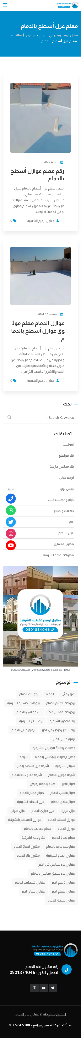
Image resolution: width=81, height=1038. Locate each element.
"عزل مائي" (67, 694)
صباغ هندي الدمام (63, 801)
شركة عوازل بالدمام (61, 775)
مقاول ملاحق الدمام (61, 900)
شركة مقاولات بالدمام (26, 775)
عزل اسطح (66, 533)
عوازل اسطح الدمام (61, 819)
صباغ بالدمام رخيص (42, 783)
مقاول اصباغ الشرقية (60, 855)
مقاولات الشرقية (33, 837)
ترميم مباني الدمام (23, 730)
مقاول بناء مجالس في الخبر (56, 864)
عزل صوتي (17, 810)
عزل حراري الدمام (42, 810)
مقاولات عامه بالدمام (60, 846)
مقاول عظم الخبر (63, 891)
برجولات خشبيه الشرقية (23, 703)
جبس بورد (67, 488)
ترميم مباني (66, 477)
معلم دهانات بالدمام (37, 828)
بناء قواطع (66, 455)
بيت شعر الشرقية (31, 721)
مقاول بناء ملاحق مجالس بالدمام (53, 873)
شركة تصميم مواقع (47, 1025)
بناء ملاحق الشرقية (62, 721)
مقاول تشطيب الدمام (30, 882)
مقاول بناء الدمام (28, 855)
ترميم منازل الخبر (64, 739)
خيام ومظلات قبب (61, 499)
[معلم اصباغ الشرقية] (11, 534)
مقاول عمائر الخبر (33, 891)
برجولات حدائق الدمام (60, 703)
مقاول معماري (63, 544)
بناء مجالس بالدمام (28, 712)
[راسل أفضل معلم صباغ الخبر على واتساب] (11, 510)
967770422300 (19, 1025)
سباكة (24, 757)
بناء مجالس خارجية (61, 466)
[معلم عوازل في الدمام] (11, 545)
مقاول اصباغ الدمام (27, 846)
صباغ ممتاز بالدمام (32, 792)
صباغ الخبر (68, 783)
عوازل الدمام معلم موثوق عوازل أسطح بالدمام (37, 330)
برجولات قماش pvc (61, 712)
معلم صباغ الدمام (63, 837)
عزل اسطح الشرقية (30, 801)
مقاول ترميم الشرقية (41, 220)
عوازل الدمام (66, 828)
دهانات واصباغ (64, 511)
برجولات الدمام (29, 694)
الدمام (50, 694)
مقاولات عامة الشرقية (58, 555)
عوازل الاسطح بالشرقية (24, 819)
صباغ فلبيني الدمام (62, 792)
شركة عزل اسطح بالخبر (33, 766)
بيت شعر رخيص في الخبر (58, 730)
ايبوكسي (68, 444)
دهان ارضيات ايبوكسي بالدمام (55, 757)
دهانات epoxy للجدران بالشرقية (53, 748)
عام (71, 522)
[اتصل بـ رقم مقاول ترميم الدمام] (11, 499)
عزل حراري (68, 810)
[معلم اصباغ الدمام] (11, 522)
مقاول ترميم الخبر (63, 882)
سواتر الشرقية (65, 766)
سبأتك (67, 1025)
